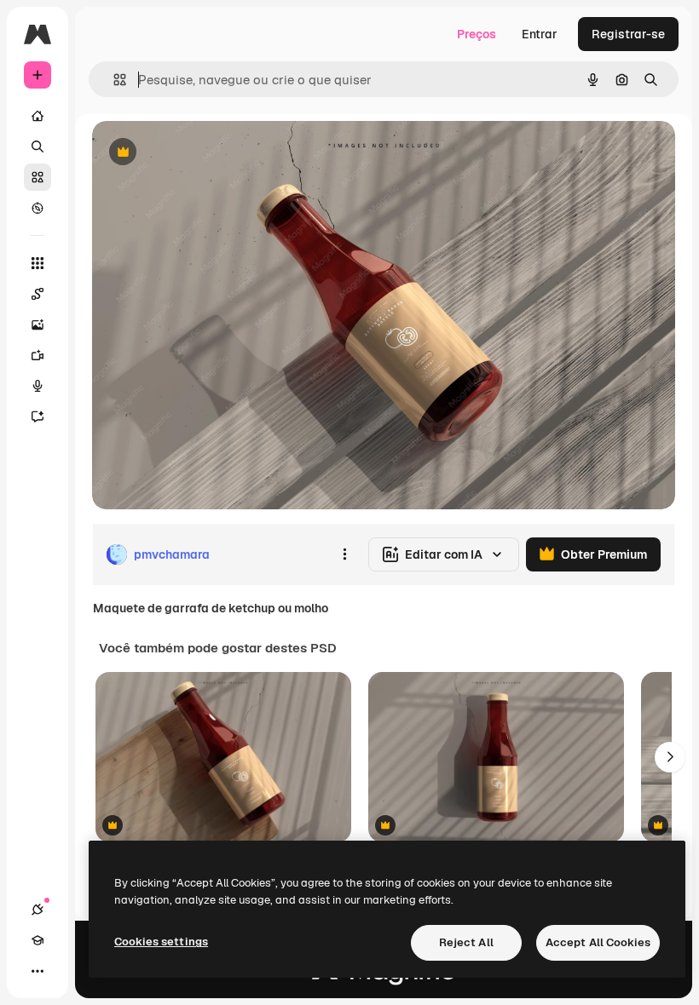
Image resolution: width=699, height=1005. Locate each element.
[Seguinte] (670, 757)
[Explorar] (37, 207)
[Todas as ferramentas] (37, 263)
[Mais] (37, 971)
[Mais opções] (344, 554)
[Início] (37, 115)
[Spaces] (37, 293)
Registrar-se (628, 34)
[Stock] (37, 177)
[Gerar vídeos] (37, 355)
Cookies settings (161, 941)
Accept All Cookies (598, 942)
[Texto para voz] (37, 385)
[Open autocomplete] (113, 79)
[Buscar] (37, 146)
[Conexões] (37, 909)
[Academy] (37, 940)
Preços (476, 34)
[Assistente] (37, 416)
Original (201, 153)
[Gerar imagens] (37, 324)
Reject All (466, 942)
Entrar (539, 34)
